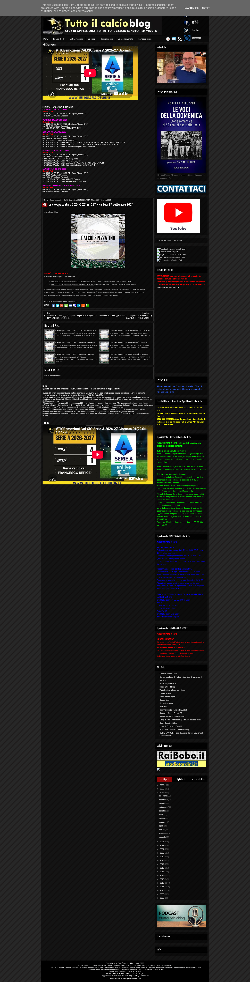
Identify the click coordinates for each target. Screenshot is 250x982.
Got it (206, 8)
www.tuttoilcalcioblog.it (67, 301)
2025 (162, 789)
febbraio (162, 833)
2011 (162, 887)
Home (46, 200)
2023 (162, 842)
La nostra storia (144, 39)
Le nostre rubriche (125, 39)
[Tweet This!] (57, 305)
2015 (162, 872)
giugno (162, 818)
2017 (162, 864)
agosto (162, 811)
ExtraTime (164, 707)
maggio (162, 822)
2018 (162, 860)
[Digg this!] (70, 305)
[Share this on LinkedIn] (78, 305)
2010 (162, 890)
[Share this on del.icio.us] (74, 305)
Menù (45, 39)
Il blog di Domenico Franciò (171, 726)
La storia (91, 39)
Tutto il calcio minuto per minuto (172, 690)
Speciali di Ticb (107, 39)
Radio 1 (163, 680)
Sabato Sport (165, 700)
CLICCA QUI (139, 973)
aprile (161, 826)
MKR (125, 978)
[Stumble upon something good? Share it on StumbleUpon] (66, 305)
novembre (163, 800)
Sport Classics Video (168, 723)
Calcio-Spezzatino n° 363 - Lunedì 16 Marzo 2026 (75, 330)
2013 (162, 879)
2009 (162, 894)
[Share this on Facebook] (53, 305)
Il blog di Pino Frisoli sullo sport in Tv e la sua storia (180, 720)
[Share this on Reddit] (83, 305)
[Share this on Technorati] (87, 305)
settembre (163, 807)
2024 (162, 793)
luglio (161, 815)
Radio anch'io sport (167, 697)
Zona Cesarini (165, 693)
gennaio (162, 837)
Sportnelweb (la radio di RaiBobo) (173, 710)
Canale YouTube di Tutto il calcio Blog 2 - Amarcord (181, 677)
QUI (141, 971)
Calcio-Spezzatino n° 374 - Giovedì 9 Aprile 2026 (130, 330)
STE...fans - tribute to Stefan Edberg (174, 729)
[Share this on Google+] (61, 305)
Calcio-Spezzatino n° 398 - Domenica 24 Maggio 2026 (75, 342)
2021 (162, 849)
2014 (162, 875)
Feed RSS (180, 39)
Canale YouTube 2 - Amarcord (169, 241)
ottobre (162, 803)
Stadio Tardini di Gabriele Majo (172, 716)
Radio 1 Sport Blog (167, 687)
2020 (162, 853)
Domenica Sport (166, 703)
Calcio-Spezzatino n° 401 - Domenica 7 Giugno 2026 (74, 354)
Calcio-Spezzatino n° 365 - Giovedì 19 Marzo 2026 (128, 342)
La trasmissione (76, 39)
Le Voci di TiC (58, 39)
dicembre (163, 796)
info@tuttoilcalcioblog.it (168, 287)
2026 (162, 785)
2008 (162, 898)
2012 (162, 883)
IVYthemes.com (134, 978)
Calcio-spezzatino (56, 200)
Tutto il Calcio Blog (113, 963)
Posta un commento (52, 375)
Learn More (192, 8)
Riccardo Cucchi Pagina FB (171, 713)
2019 (162, 857)
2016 (162, 868)
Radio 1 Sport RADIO (168, 684)
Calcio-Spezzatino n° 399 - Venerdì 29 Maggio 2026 (129, 354)
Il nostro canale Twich (168, 674)
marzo (162, 830)
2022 (162, 845)
